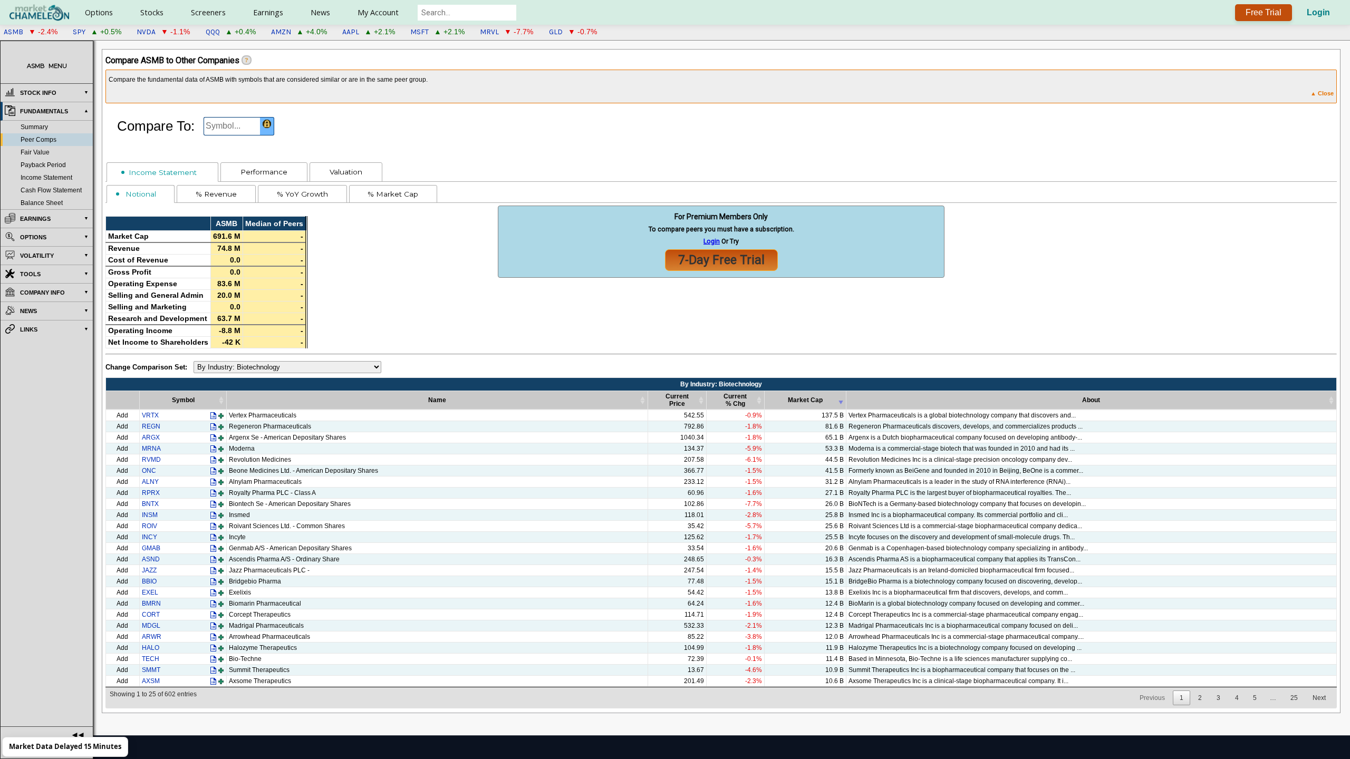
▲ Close (1322, 93)
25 (1294, 698)
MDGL (151, 625)
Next (1319, 698)
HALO (150, 647)
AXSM (151, 681)
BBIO (149, 581)
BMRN (151, 603)
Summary (34, 127)
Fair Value (35, 152)
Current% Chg (735, 400)
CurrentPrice (677, 400)
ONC (149, 470)
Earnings (268, 12)
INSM (150, 515)
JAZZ (149, 570)
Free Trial (1263, 12)
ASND (151, 559)
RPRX (151, 493)
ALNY (150, 481)
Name (437, 400)
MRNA (151, 448)
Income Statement (46, 177)
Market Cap (805, 400)
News (320, 12)
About (1091, 400)
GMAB (151, 548)
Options (99, 12)
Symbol (183, 400)
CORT (151, 614)
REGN (151, 426)
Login (1318, 12)
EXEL (150, 592)
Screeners (208, 12)
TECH (150, 659)
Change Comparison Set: (146, 367)
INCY (149, 537)
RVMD (151, 459)
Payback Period (43, 165)
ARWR (151, 636)
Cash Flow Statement (51, 190)
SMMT (151, 670)
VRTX (150, 415)
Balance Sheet (42, 203)
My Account (378, 12)
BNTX (150, 504)
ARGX (151, 437)
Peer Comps (38, 140)
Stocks (151, 12)
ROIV (149, 526)
